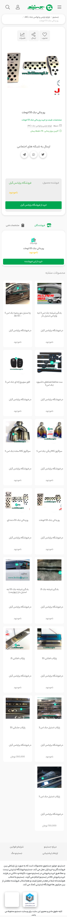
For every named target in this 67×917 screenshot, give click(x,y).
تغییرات (22, 38)
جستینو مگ (16, 853)
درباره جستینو (50, 847)
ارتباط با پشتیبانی (50, 853)
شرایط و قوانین (17, 847)
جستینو (56, 17)
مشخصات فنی (13, 225)
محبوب (45, 38)
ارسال (33, 38)
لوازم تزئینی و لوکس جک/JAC (37, 17)
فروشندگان (39, 225)
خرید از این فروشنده (33, 262)
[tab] (42, 225)
